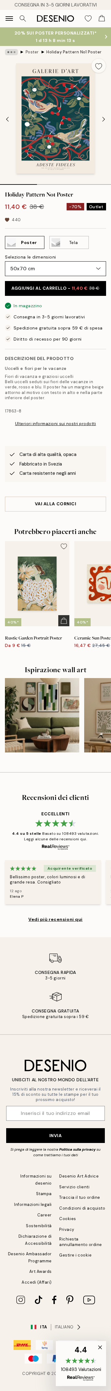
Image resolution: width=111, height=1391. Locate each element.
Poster (32, 52)
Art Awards (40, 1271)
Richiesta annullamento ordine (80, 1241)
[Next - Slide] (104, 119)
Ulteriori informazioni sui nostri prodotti (55, 423)
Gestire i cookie (75, 1255)
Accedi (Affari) (37, 1282)
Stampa (44, 1193)
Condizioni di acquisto (82, 1208)
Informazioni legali (33, 1204)
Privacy (66, 1229)
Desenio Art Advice (79, 1176)
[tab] (18, 182)
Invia (55, 1135)
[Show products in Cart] (102, 18)
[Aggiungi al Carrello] (63, 620)
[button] (81, 1363)
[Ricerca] (23, 18)
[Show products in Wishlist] (88, 18)
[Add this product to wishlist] (98, 65)
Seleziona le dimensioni (30, 257)
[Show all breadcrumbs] (11, 52)
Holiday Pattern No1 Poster (74, 52)
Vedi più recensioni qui (55, 919)
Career (44, 1215)
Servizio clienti (74, 1187)
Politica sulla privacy (78, 1149)
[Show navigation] (9, 18)
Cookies (67, 1218)
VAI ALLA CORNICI (55, 504)
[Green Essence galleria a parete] (42, 715)
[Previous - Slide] (7, 119)
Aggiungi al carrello (55, 288)
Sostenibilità (39, 1225)
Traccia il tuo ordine (79, 1197)
